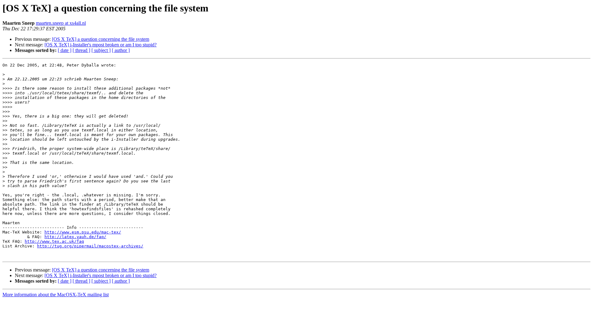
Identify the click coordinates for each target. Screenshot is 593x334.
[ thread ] (81, 50)
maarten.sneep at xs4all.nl (61, 23)
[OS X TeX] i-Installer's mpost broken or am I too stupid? (100, 44)
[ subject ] (101, 50)
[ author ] (121, 50)
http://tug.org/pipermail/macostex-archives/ (90, 246)
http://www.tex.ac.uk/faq (54, 241)
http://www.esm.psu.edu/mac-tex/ (82, 232)
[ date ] (64, 50)
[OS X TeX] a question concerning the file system (100, 39)
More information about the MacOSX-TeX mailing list (55, 294)
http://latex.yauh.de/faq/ (75, 236)
